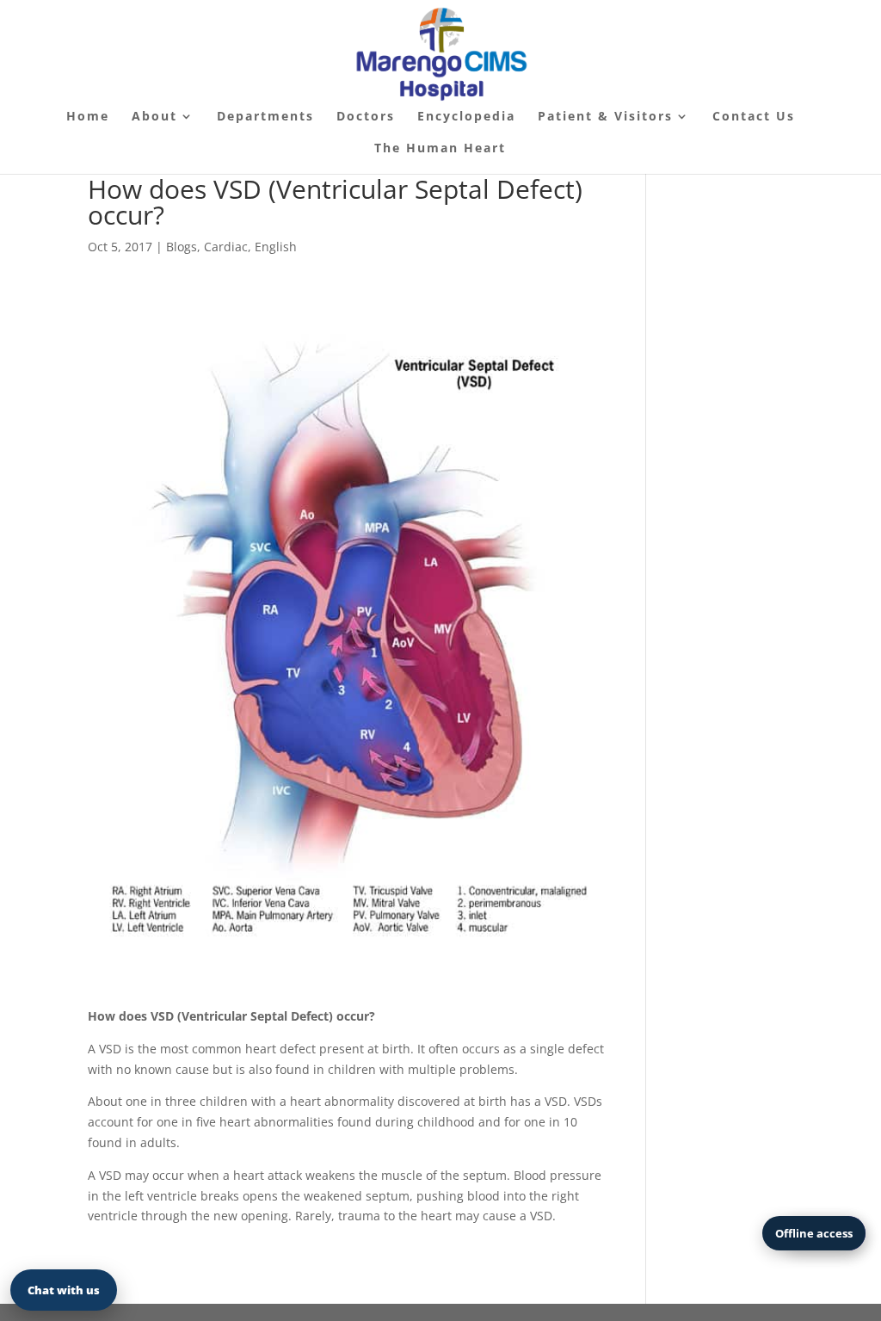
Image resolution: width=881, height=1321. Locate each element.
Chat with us (64, 1290)
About (154, 117)
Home (87, 117)
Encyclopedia (466, 117)
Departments (265, 117)
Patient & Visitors (605, 117)
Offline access (814, 1233)
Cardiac (226, 246)
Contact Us (753, 117)
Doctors (365, 117)
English (276, 246)
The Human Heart (440, 149)
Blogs (181, 246)
